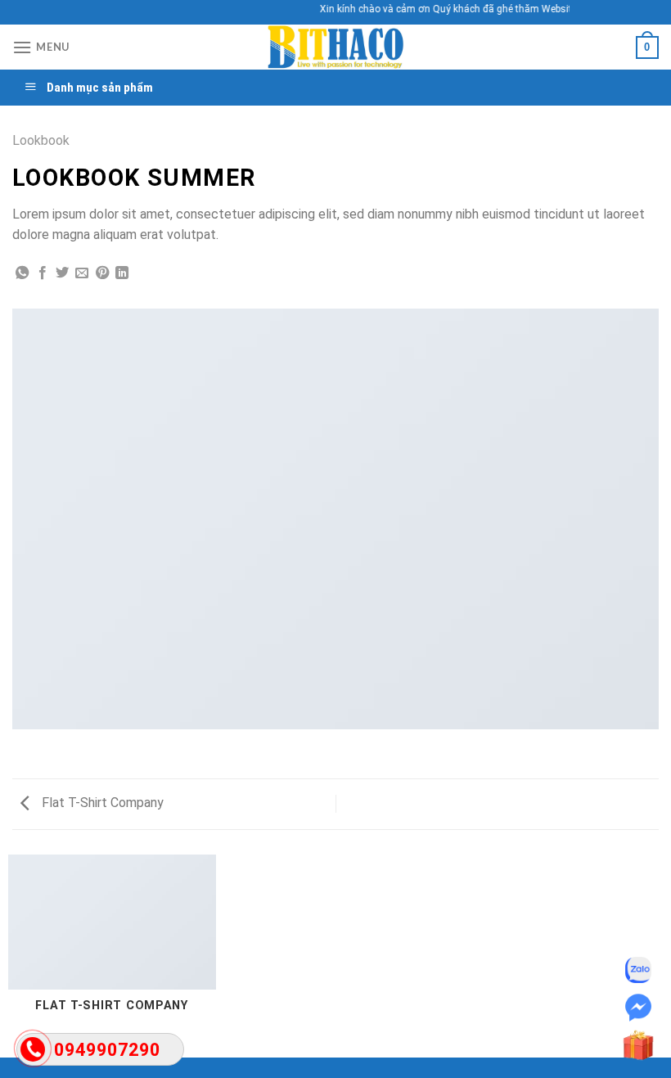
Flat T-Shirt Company (101, 802)
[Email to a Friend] (81, 273)
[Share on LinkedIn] (121, 273)
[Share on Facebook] (42, 273)
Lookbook (41, 140)
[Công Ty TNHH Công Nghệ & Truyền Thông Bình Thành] (335, 47)
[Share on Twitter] (62, 273)
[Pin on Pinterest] (102, 273)
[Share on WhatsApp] (22, 273)
